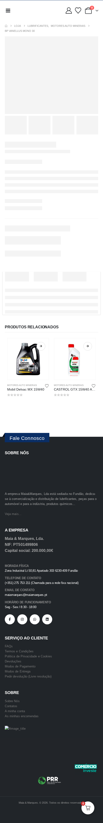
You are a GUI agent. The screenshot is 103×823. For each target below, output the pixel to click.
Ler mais (41, 346)
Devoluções (13, 661)
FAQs (9, 646)
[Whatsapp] (35, 619)
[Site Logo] (23, 10)
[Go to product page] (28, 359)
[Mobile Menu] (8, 10)
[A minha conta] (68, 10)
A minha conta (15, 711)
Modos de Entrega (17, 671)
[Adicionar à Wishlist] (47, 385)
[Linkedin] (47, 619)
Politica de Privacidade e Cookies (28, 656)
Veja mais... (13, 514)
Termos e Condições (19, 651)
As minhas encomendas (22, 716)
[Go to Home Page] (6, 25)
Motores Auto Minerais (22, 385)
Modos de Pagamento (20, 666)
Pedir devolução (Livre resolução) (28, 676)
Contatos (11, 706)
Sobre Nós (12, 701)
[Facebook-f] (10, 619)
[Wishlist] (78, 10)
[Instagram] (22, 619)
